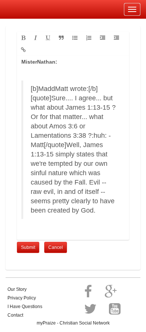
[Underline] (48, 38)
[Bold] (23, 38)
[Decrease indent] (116, 38)
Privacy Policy (21, 298)
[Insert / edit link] (23, 50)
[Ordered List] (89, 38)
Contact (15, 315)
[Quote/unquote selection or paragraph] (61, 38)
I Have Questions (24, 306)
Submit (28, 247)
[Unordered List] (75, 38)
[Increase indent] (102, 38)
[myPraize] (24, 9)
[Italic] (36, 38)
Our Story (17, 289)
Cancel (55, 247)
